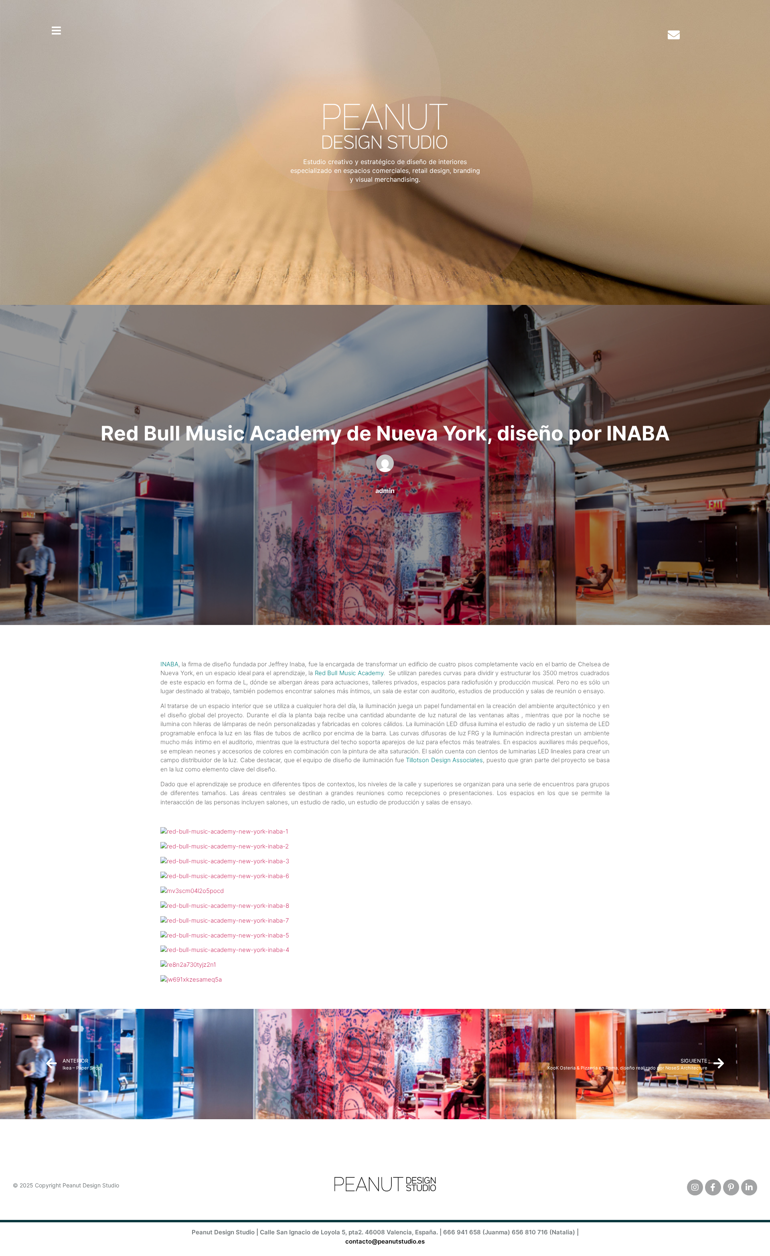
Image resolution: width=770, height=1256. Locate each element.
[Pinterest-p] (731, 1187)
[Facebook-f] (713, 1187)
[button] (56, 30)
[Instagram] (695, 1187)
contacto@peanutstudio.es (385, 1241)
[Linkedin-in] (749, 1187)
